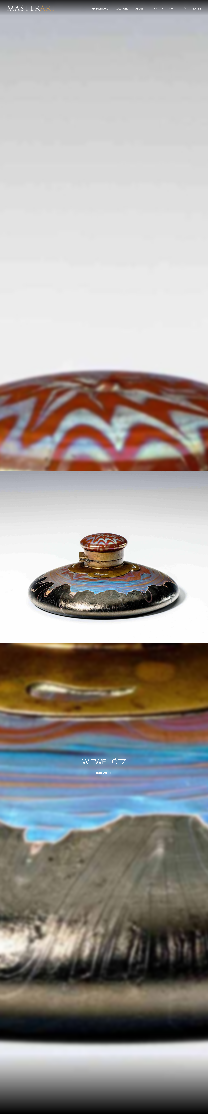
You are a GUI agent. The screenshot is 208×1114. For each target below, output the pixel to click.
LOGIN (170, 8)
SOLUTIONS (122, 8)
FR (199, 8)
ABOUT (139, 8)
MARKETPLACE (100, 8)
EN (194, 8)
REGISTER (158, 8)
